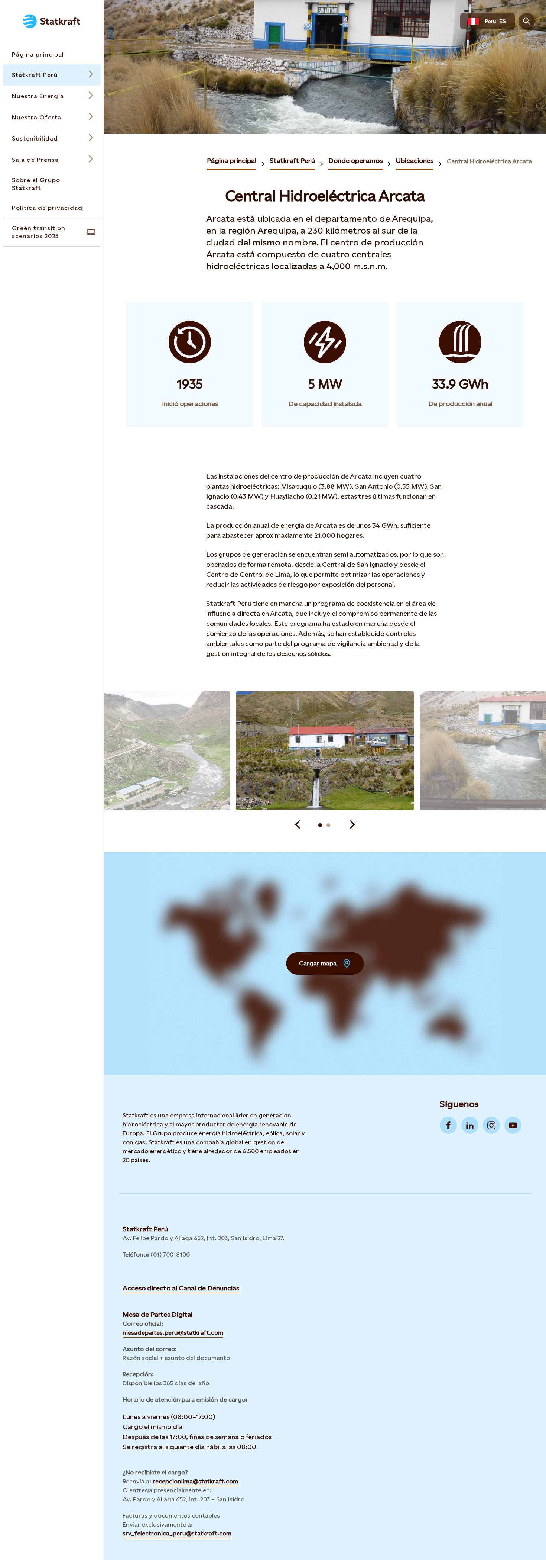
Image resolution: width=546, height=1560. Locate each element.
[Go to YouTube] (512, 1125)
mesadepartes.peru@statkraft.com (173, 1332)
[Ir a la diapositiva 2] (328, 825)
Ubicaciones (414, 160)
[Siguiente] (352, 825)
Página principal (231, 160)
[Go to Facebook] (448, 1125)
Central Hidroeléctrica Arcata (489, 161)
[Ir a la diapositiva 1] (320, 825)
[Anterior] (297, 825)
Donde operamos (355, 160)
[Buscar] (527, 21)
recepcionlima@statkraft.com (195, 1481)
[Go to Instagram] (491, 1125)
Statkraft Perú (292, 160)
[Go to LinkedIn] (469, 1125)
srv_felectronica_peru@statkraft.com (177, 1533)
